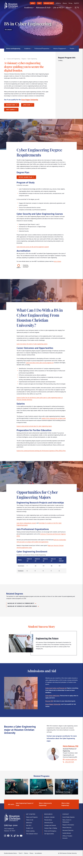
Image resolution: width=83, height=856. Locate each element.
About (68, 8)
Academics (28, 8)
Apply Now (26, 105)
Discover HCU (49, 701)
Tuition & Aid (29, 820)
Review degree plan (25, 177)
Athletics (58, 3)
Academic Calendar (49, 817)
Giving (70, 3)
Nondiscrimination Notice (10, 853)
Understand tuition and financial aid (55, 688)
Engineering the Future (47, 638)
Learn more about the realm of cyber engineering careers (32, 344)
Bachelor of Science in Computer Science (22, 606)
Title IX (20, 853)
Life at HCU (58, 8)
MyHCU (76, 3)
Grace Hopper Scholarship (29, 100)
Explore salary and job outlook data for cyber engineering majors (34, 426)
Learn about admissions (52, 695)
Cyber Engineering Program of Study (24, 804)
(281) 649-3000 (11, 825)
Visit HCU (28, 825)
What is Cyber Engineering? (66, 804)
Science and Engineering (13, 48)
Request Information (68, 825)
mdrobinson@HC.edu (71, 759)
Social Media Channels (68, 817)
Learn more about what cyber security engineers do (40, 362)
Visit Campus (10, 109)
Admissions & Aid (43, 8)
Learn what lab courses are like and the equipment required (33, 247)
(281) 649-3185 (69, 762)
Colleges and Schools (50, 825)
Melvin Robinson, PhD (70, 746)
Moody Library (48, 820)
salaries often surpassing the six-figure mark (54, 418)
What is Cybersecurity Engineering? (45, 804)
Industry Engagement (59, 48)
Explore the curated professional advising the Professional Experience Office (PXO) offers (41, 450)
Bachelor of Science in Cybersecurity (21, 603)
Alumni (65, 3)
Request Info (48, 3)
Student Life (29, 828)
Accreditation (38, 853)
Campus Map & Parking (50, 828)
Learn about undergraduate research (26, 523)
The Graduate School (32, 833)
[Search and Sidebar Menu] (76, 8)
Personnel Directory (67, 830)
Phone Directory (66, 827)
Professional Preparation (42, 48)
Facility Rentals (66, 833)
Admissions (29, 822)
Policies (26, 853)
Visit (39, 3)
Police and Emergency (50, 831)
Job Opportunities (49, 833)
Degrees (24, 58)
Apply (32, 3)
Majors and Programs (32, 817)
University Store (48, 822)
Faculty (72, 48)
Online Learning (30, 831)
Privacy (31, 853)
